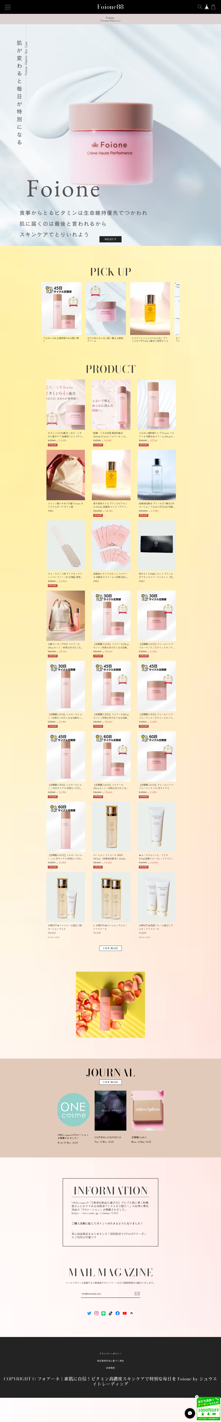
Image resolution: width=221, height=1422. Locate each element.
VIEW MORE (110, 948)
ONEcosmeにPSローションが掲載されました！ (73, 1136)
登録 (137, 1294)
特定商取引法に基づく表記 (110, 1360)
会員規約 (110, 1368)
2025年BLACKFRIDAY (108, 1137)
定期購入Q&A (139, 1137)
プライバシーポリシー (110, 1353)
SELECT (110, 239)
